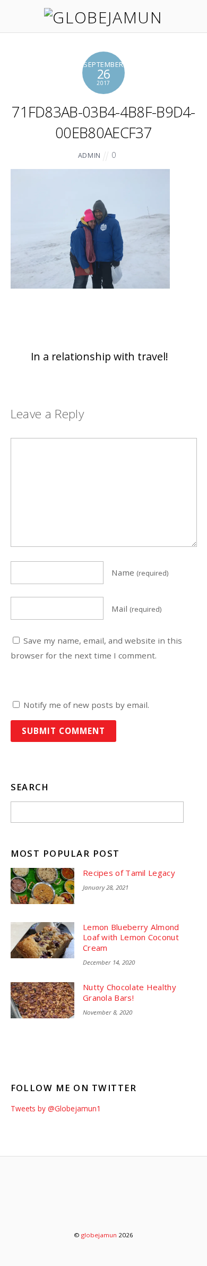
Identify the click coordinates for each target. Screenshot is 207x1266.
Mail (136, 608)
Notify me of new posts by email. (86, 704)
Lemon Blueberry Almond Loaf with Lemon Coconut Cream (131, 937)
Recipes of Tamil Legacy (129, 873)
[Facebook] (104, 1206)
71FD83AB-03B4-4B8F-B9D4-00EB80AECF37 (103, 122)
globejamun (99, 1235)
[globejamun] (103, 17)
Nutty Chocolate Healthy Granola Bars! (129, 992)
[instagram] (135, 1206)
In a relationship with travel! (99, 356)
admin (89, 155)
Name (140, 572)
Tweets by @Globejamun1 (56, 1108)
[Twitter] (74, 1206)
